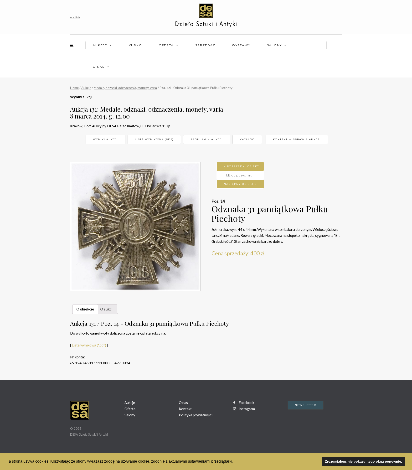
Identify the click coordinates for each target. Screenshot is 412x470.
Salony (274, 45)
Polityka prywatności (195, 415)
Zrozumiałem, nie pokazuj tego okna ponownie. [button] (363, 461)
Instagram (246, 409)
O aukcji (106, 309)
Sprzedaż (205, 45)
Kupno (135, 45)
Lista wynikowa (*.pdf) (89, 345)
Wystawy (241, 45)
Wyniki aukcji (105, 139)
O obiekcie (85, 309)
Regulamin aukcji (207, 139)
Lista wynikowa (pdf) (154, 139)
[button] (235, 462)
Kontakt (185, 409)
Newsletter (305, 405)
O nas (98, 66)
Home (74, 88)
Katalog (247, 139)
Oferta (166, 45)
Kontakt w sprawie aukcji (297, 139)
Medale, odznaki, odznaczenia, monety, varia (125, 88)
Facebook (246, 402)
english (75, 17)
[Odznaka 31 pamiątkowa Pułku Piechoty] (135, 226)
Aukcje (100, 45)
